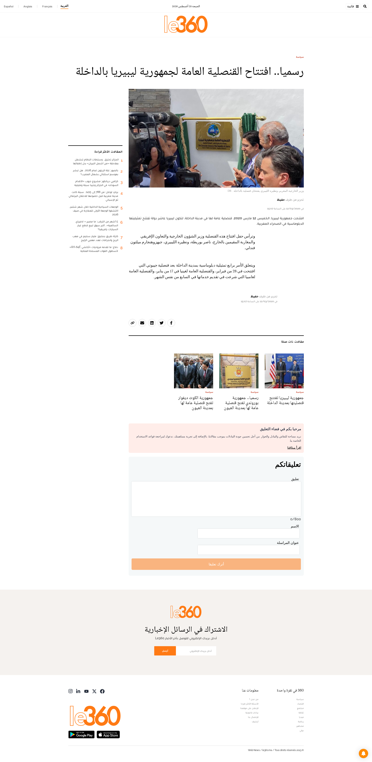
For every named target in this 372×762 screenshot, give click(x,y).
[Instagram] (70, 691)
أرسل (165, 650)
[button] (363, 753)
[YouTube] (86, 690)
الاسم (295, 526)
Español (8, 6)
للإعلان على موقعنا (249, 708)
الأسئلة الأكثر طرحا (249, 703)
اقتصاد (300, 703)
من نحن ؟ (253, 699)
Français (47, 6)
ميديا (301, 717)
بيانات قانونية (251, 712)
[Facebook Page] (102, 690)
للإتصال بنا (253, 717)
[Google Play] (81, 734)
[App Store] (108, 734)
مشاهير (300, 726)
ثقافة (301, 712)
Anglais (27, 6)
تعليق (295, 479)
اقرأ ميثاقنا (294, 448)
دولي (302, 730)
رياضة (301, 721)
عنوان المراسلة (288, 543)
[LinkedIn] (78, 690)
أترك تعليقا (216, 564)
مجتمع (300, 708)
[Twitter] (94, 690)
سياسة (300, 57)
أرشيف (255, 721)
